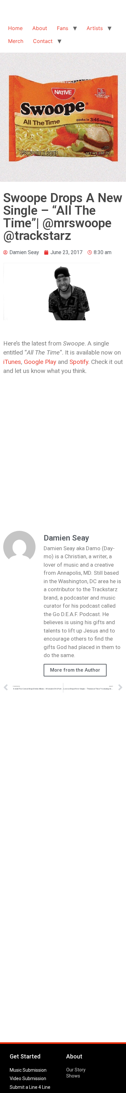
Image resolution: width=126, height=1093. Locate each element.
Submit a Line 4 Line (30, 1087)
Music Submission (28, 1070)
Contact (43, 41)
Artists (95, 28)
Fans (62, 28)
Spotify (78, 362)
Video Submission (28, 1078)
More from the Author (75, 670)
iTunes (12, 362)
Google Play (40, 362)
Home (15, 28)
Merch (15, 41)
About (39, 28)
